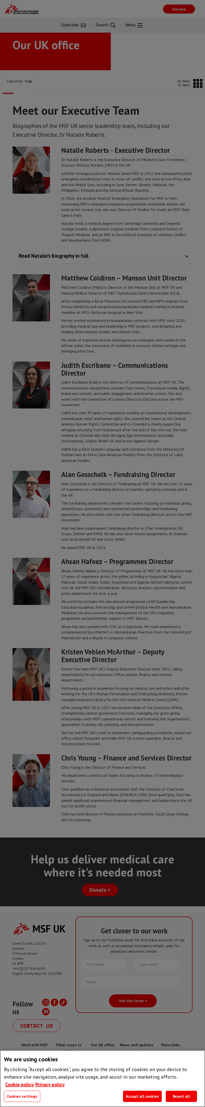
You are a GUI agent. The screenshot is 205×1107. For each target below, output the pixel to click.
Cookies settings (22, 1096)
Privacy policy (50, 1084)
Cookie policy (19, 1084)
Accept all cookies (142, 1096)
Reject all (181, 1096)
